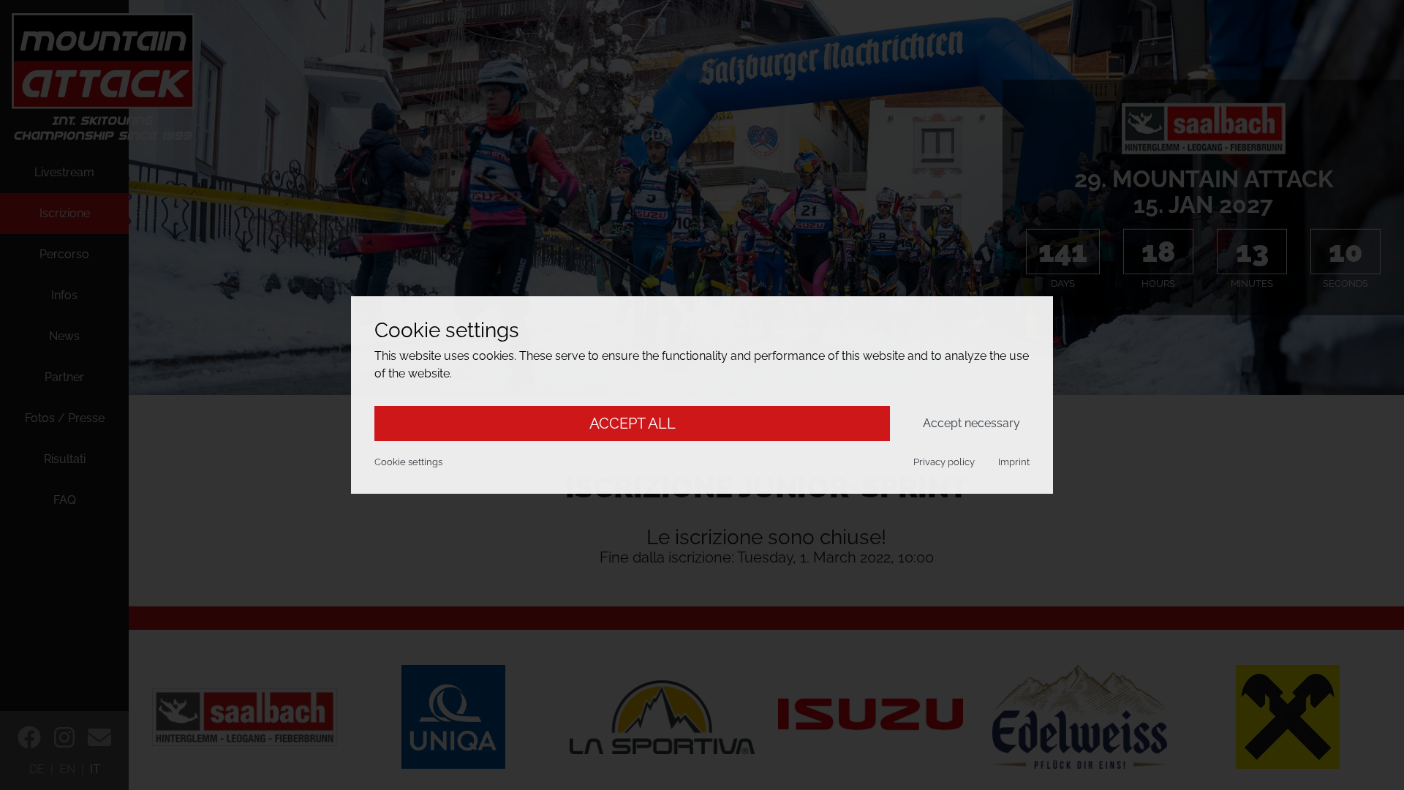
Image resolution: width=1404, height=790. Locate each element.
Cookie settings (408, 461)
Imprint (1014, 461)
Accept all (632, 423)
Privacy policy (944, 461)
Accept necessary (971, 423)
